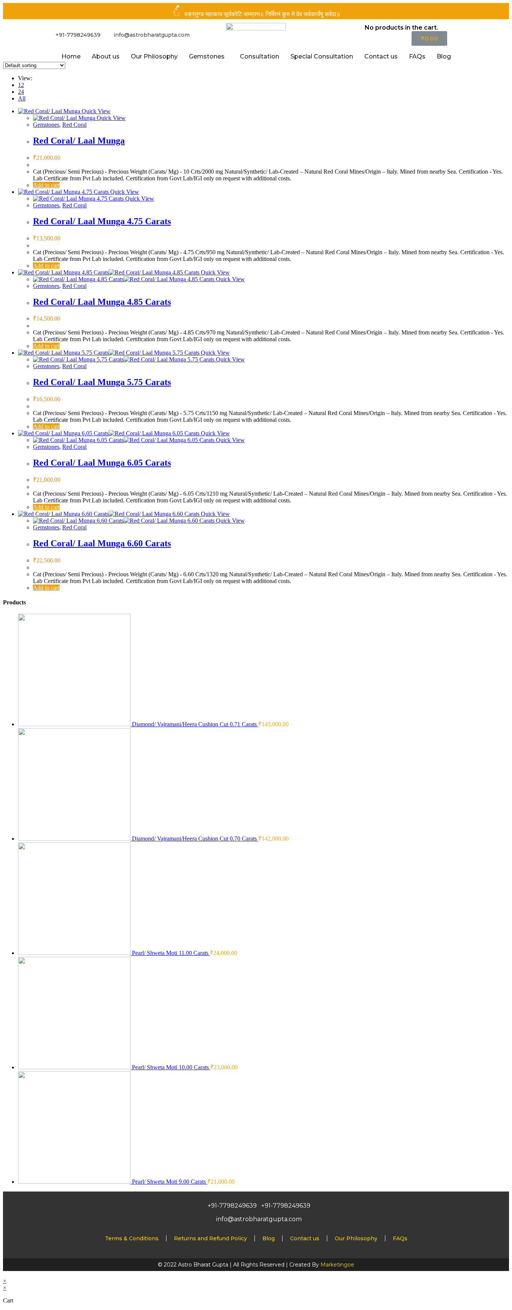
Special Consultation (321, 56)
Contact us (381, 56)
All (21, 98)
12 (21, 85)
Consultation (259, 56)
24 (21, 91)
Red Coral (74, 124)
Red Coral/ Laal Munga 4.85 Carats (102, 302)
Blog (444, 56)
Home (71, 56)
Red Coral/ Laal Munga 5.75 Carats (102, 382)
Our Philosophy (154, 56)
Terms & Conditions (132, 1238)
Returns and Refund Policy (210, 1238)
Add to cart (46, 185)
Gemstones (207, 56)
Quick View (95, 111)
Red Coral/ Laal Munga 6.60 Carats (102, 543)
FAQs (417, 56)
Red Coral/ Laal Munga (79, 140)
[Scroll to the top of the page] (5, 1274)
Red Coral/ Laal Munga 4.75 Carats (102, 221)
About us (106, 56)
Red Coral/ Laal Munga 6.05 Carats (102, 463)
